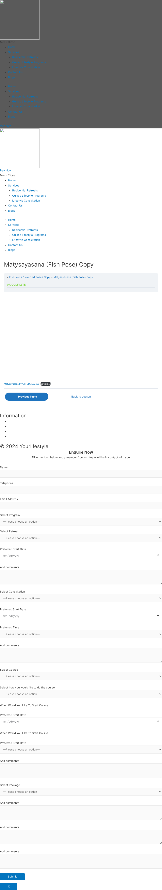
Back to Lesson (81, 396)
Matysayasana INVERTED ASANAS (21, 383)
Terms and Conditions (22, 436)
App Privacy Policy (20, 426)
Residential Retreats (25, 57)
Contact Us (15, 72)
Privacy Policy (17, 421)
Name (4, 467)
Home (12, 47)
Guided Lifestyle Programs (29, 62)
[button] (81, 42)
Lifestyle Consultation (26, 67)
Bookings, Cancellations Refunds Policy (33, 431)
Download (45, 383)
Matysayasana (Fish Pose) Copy (73, 277)
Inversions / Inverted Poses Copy (29, 277)
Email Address (9, 499)
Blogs (11, 77)
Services (13, 52)
